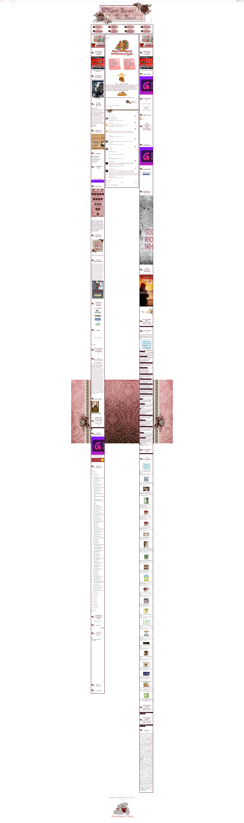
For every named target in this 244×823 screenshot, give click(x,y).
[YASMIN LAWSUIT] (122, 821)
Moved (92, 637)
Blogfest (150, 741)
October (95, 592)
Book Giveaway (146, 743)
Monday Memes (96, 542)
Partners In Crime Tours (149, 768)
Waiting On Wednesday (145, 784)
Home (122, 182)
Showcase (146, 774)
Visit (93, 344)
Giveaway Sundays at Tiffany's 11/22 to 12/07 (98, 515)
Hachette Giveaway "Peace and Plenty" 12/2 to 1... (98, 488)
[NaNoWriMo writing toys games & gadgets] (146, 351)
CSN (151, 748)
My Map (141, 615)
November (95, 476)
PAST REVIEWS (94, 162)
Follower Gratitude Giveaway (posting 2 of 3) (98, 532)
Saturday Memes (148, 771)
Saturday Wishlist (149, 773)
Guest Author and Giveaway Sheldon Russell (98, 551)
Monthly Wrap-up (145, 766)
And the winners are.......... (97, 485)
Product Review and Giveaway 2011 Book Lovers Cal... (98, 582)
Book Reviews (148, 744)
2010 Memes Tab (143, 734)
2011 (94, 471)
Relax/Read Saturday (144, 770)
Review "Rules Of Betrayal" (98, 513)
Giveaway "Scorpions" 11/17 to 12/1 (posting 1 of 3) (98, 529)
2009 (94, 609)
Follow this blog (146, 174)
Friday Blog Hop (149, 752)
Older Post (136, 182)
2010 (94, 473)
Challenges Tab (142, 748)
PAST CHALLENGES (95, 160)
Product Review (96, 541)
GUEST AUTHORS (94, 157)
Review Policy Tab (150, 770)
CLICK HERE (97, 98)
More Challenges (96, 505)
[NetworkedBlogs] (146, 172)
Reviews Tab (142, 771)
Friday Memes (95, 525)
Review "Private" (96, 492)
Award (151, 740)
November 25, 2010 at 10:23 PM (116, 166)
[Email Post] (118, 105)
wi (152, 787)
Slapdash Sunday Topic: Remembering (97, 566)
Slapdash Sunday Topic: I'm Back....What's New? (98, 548)
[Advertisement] (96, 662)
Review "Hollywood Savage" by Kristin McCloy (98, 577)
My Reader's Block (149, 482)
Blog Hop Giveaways (145, 741)
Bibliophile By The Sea (144, 412)
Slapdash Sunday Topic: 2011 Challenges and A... (98, 521)
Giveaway (142, 757)
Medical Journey (148, 762)
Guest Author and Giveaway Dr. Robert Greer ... (98, 478)
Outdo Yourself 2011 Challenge (98, 537)
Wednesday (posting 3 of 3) (98, 534)
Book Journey (142, 402)
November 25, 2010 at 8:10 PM (116, 158)
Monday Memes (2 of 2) (97, 490)
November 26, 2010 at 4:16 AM (116, 177)
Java (109, 147)
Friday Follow (151, 753)
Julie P (110, 139)
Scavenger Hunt (142, 774)
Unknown (110, 123)
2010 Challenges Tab (149, 733)
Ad (140, 740)
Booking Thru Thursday (145, 745)
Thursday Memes (96, 527)
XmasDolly (111, 161)
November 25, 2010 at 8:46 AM (116, 126)
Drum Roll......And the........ (97, 568)
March (95, 604)
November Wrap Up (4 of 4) (98, 484)
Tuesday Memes (96, 511)
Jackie (110, 129)
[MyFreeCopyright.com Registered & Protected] (122, 797)
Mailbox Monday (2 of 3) (97, 588)
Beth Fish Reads (149, 560)
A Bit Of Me (95, 523)
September (95, 594)
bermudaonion (111, 116)
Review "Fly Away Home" (97, 585)
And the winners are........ (97, 519)
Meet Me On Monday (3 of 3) (98, 590)
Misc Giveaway (142, 765)
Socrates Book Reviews (147, 355)
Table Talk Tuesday (147, 779)
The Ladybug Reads (145, 387)
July (94, 597)
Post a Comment (108, 180)
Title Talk (146, 782)
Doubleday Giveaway (143, 749)
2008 (94, 611)
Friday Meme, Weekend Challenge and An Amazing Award (98, 500)
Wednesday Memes (149, 786)
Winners (143, 789)
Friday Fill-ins (144, 753)
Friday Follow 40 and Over (145, 754)
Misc (150, 764)
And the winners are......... (97, 536)
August (95, 596)
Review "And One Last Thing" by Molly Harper (98, 545)
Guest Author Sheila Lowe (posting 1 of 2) (97, 507)
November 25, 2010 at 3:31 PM (116, 144)
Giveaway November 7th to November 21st (98, 563)
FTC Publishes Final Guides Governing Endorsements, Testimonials (97, 365)
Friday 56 (141, 752)
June (94, 599)
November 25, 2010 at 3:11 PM (116, 136)
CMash (141, 117)
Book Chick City (146, 537)
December (95, 474)
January (95, 607)
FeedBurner (149, 110)
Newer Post (107, 182)
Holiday (94, 503)
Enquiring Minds (96, 553)
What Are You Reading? (145, 787)
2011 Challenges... (96, 569)
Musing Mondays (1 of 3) (97, 587)
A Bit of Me (148, 739)
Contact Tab (147, 748)
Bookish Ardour (146, 360)
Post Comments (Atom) (114, 185)
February (95, 605)
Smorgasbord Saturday (148, 775)
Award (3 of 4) (95, 482)
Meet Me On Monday (143, 764)
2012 (94, 470)
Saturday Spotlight (142, 773)
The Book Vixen (146, 667)
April (95, 602)
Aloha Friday (145, 740)
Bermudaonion (149, 698)
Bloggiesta (141, 743)
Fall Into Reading (148, 750)
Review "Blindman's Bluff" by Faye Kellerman (98, 558)
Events (142, 750)
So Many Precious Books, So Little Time (145, 423)
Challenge (149, 746)
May (94, 600)
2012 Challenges (148, 737)
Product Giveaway (143, 769)
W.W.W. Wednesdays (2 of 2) (98, 509)
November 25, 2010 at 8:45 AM (116, 120)
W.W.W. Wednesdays (96, 554)
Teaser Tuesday (143, 780)
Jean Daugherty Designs (99, 455)
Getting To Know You (148, 755)
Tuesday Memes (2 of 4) (97, 480)
